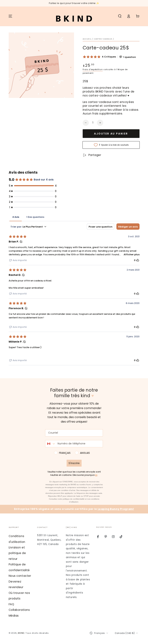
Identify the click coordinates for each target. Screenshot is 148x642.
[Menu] (10, 16)
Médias (14, 615)
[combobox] (50, 443)
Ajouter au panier (111, 133)
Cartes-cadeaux (103, 39)
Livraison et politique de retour (17, 553)
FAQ (11, 604)
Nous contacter (20, 576)
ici (96, 475)
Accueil (87, 39)
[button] (119, 16)
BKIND (21, 633)
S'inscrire (74, 463)
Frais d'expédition (93, 69)
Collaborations (19, 610)
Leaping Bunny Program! (116, 509)
